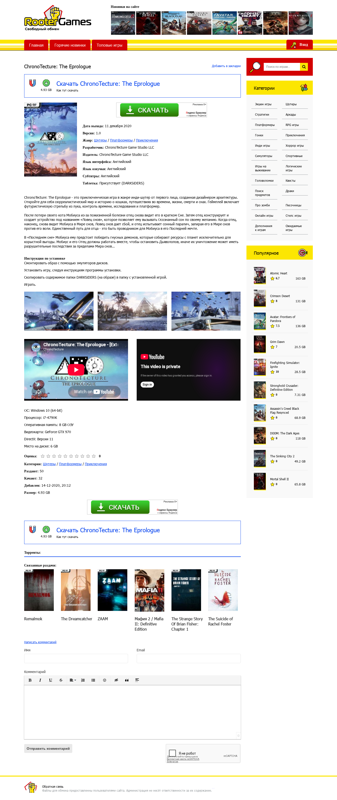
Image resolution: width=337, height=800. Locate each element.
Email (141, 650)
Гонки (259, 135)
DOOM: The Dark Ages (284, 433)
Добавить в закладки (226, 66)
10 (93, 456)
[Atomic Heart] (250, 23)
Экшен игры (263, 104)
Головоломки (264, 180)
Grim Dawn (277, 342)
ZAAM (103, 618)
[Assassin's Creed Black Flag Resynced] (174, 23)
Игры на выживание (262, 168)
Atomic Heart (278, 273)
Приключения (147, 140)
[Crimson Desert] (199, 23)
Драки (290, 191)
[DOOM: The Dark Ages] (275, 23)
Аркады (291, 114)
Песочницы (293, 205)
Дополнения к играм (263, 228)
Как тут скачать (67, 90)
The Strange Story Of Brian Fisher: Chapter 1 (187, 624)
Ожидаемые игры (294, 228)
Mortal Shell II (279, 479)
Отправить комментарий (48, 748)
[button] (30, 680)
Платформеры (121, 140)
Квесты (290, 180)
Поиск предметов (262, 193)
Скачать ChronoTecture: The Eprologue (108, 83)
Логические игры (294, 168)
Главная (36, 45)
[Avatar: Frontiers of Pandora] (224, 23)
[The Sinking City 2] (123, 23)
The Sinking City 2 (282, 456)
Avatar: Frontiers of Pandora (282, 319)
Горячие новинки (70, 45)
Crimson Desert (280, 296)
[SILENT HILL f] (301, 23)
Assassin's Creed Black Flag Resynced (284, 410)
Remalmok (33, 618)
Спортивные (294, 156)
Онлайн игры (264, 215)
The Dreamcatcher (76, 618)
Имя (27, 650)
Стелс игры (293, 215)
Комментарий (35, 671)
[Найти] (304, 67)
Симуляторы (263, 156)
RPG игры (292, 125)
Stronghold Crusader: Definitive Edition (284, 387)
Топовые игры (109, 45)
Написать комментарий (40, 642)
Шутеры (100, 140)
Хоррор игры (295, 145)
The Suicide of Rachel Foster (220, 621)
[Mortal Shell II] (148, 23)
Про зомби (262, 205)
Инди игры (262, 145)
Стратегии (262, 114)
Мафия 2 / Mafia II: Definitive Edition (149, 624)
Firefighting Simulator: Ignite (285, 365)
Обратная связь (52, 786)
